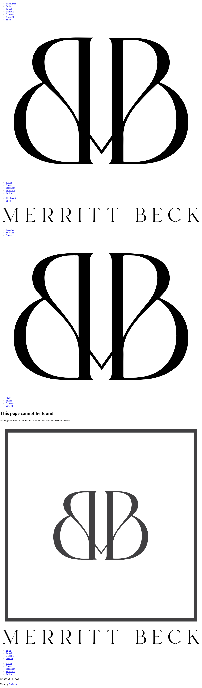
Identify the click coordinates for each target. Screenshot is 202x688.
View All (10, 17)
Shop (8, 19)
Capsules (10, 14)
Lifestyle (10, 11)
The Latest (11, 3)
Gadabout (13, 684)
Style (8, 6)
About (9, 182)
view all (9, 406)
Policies (9, 193)
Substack (10, 232)
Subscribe (10, 190)
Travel (9, 9)
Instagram (10, 187)
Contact (9, 185)
